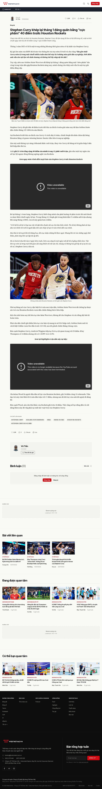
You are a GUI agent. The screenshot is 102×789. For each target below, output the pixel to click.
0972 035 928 (20, 758)
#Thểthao (5, 557)
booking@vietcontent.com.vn (13, 755)
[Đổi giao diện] (88, 3)
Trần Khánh (5, 610)
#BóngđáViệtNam (8, 602)
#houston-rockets (74, 420)
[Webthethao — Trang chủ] (11, 4)
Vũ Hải (54, 610)
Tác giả (54, 711)
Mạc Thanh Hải (81, 610)
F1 (3, 718)
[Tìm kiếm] (84, 3)
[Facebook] (4, 768)
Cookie (98, 785)
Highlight (54, 705)
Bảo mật (71, 714)
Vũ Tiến (18, 19)
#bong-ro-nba (59, 420)
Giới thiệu (71, 702)
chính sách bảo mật (83, 762)
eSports (4, 721)
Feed (53, 702)
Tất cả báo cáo (23, 702)
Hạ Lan (54, 567)
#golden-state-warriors (35, 420)
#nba (49, 420)
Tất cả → (18, 9)
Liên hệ (71, 705)
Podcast (38, 702)
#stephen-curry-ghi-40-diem (21, 423)
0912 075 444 (9, 758)
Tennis (4, 708)
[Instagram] (14, 768)
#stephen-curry (17, 420)
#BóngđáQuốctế (32, 602)
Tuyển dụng (72, 708)
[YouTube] (9, 768)
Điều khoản (72, 711)
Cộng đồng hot (56, 708)
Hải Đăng (29, 567)
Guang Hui (5, 565)
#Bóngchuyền (56, 602)
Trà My (29, 685)
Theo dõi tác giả (29, 452)
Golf (3, 714)
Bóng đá (12, 25)
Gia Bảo (29, 612)
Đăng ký (55, 480)
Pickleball (5, 711)
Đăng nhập (95, 3)
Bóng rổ (4, 705)
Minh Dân (5, 685)
